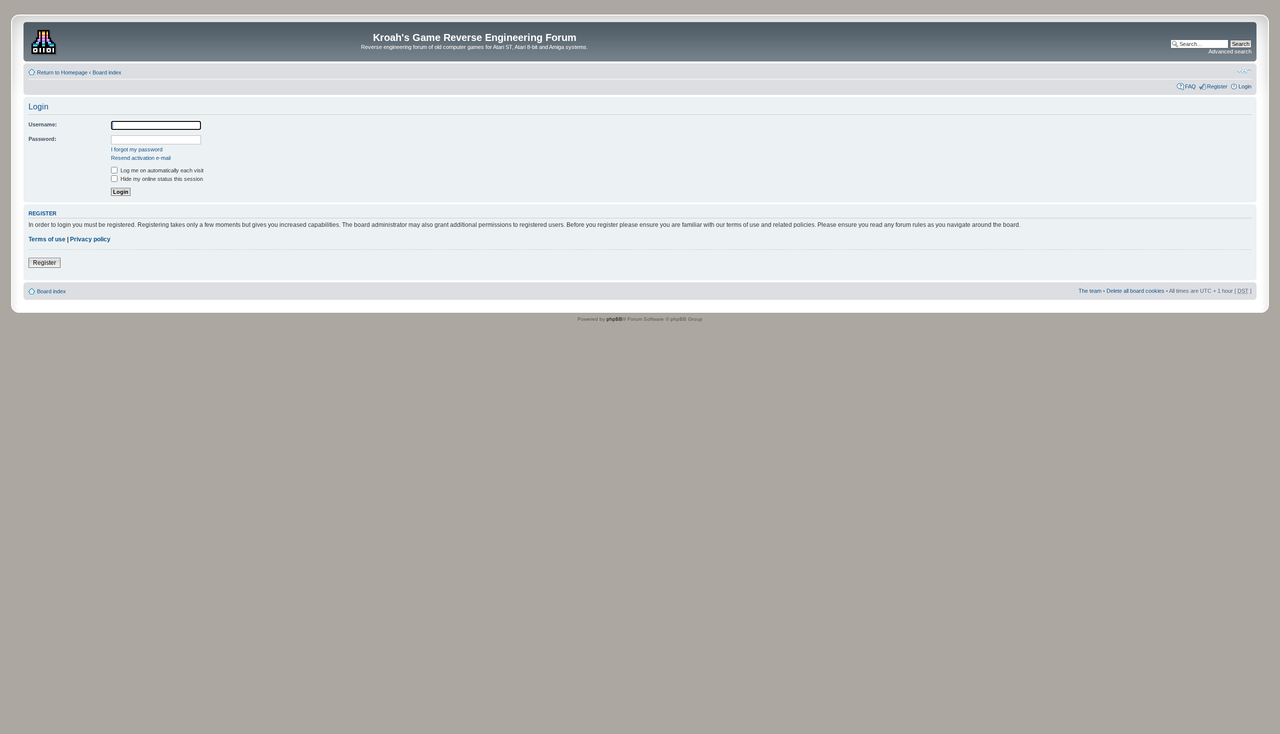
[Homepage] (45, 40)
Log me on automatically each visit (161, 170)
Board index (107, 72)
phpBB (614, 319)
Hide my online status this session (161, 179)
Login (1245, 86)
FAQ (1190, 86)
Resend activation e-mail (140, 158)
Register (1217, 86)
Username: (42, 124)
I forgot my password (136, 149)
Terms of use (47, 239)
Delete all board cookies (1135, 291)
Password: (42, 139)
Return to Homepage (62, 72)
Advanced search (1230, 51)
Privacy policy (90, 239)
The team (1090, 291)
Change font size (1244, 70)
